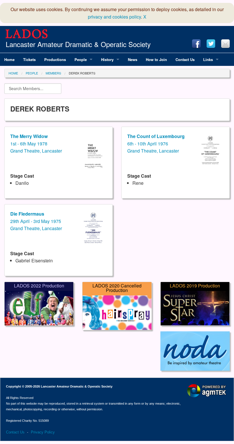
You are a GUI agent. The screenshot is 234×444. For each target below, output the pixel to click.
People (32, 73)
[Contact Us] (225, 43)
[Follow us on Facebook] (196, 43)
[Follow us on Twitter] (211, 43)
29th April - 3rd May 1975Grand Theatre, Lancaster (36, 221)
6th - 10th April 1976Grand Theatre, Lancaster (156, 143)
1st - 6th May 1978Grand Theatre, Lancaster (36, 143)
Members (53, 73)
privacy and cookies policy (114, 16)
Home (13, 73)
